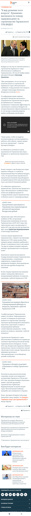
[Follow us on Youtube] (2, 494)
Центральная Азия (17, 451)
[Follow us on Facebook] (10, 494)
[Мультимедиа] (9, 514)
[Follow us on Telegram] (14, 494)
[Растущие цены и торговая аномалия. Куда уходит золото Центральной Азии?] (6, 467)
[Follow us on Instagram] (6, 494)
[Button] (9, 32)
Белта (18, 92)
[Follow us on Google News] (21, 494)
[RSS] (25, 494)
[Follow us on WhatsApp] (17, 494)
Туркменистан (6, 7)
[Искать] (21, 514)
